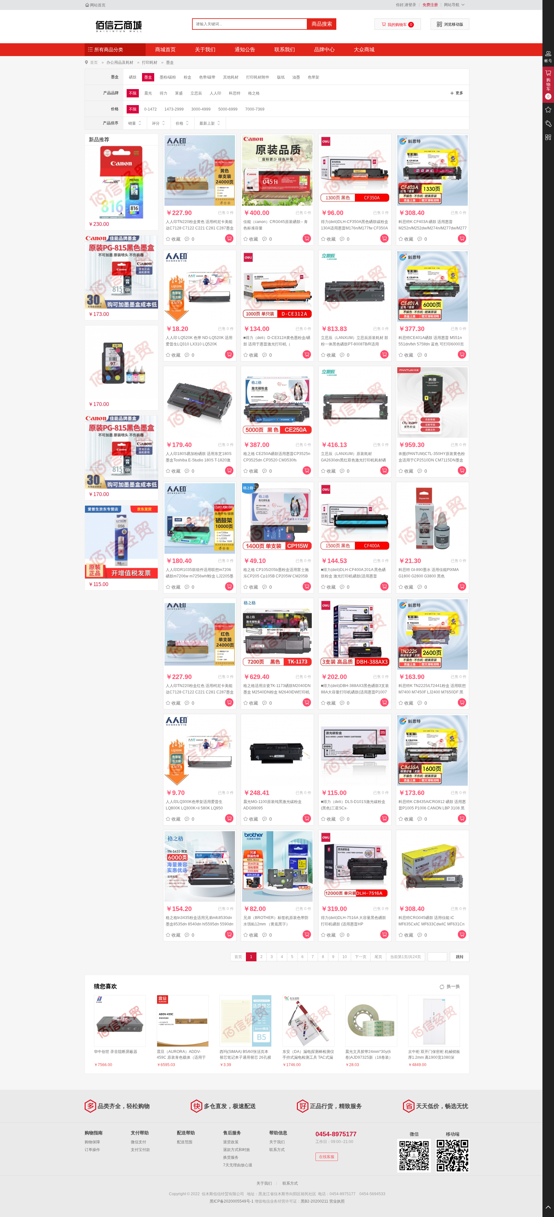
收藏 (176, 239)
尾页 (378, 957)
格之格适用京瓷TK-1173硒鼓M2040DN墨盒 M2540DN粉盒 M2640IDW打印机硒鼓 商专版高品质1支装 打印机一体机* (277, 692)
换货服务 (231, 1157)
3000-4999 (201, 109)
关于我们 (205, 49)
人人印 (215, 93)
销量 (132, 123)
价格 (179, 123)
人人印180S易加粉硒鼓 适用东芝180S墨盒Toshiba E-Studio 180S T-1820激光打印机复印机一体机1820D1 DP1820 (200, 460)
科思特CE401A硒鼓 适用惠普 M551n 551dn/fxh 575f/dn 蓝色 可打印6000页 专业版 (431, 344)
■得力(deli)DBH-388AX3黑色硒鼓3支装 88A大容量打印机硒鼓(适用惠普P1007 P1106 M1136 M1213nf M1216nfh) (355, 692)
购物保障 (92, 1142)
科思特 (234, 93)
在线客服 (326, 1157)
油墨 (296, 77)
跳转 (460, 957)
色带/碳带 (207, 77)
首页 (94, 62)
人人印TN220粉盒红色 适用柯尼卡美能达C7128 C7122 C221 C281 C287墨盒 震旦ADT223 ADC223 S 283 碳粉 (200, 692)
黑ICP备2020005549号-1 (232, 1201)
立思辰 (196, 93)
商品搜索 (322, 24)
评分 (156, 123)
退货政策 (231, 1142)
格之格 (254, 93)
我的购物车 (400, 24)
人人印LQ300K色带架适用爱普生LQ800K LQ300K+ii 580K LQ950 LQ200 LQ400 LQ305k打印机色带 (195, 808)
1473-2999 (174, 109)
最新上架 (207, 123)
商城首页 (165, 49)
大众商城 (364, 49)
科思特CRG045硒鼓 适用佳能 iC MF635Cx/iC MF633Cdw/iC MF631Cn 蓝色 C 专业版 (432, 924)
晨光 (148, 93)
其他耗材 (231, 77)
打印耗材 (149, 62)
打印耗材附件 (257, 77)
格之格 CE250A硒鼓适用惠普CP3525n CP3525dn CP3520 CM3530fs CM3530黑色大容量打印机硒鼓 (276, 460)
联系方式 (277, 1149)
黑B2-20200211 (314, 1201)
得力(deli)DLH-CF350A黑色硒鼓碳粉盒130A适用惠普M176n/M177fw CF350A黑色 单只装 (354, 228)
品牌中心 (324, 49)
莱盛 (179, 93)
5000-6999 (228, 109)
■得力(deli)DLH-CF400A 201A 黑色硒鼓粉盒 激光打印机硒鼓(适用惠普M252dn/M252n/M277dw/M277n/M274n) (356, 576)
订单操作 (92, 1149)
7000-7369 (254, 109)
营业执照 (337, 1201)
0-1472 (150, 109)
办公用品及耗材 (119, 62)
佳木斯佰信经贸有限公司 (119, 26)
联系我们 (284, 49)
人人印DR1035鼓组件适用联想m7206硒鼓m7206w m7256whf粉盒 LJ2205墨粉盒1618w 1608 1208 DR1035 (199, 576)
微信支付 (138, 1142)
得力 (163, 93)
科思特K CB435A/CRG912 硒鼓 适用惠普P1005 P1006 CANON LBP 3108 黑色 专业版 (432, 808)
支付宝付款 (140, 1149)
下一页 (360, 957)
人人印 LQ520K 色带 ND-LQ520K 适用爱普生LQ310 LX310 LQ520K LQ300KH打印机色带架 (199, 344)
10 (344, 957)
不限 (133, 93)
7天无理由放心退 (237, 1165)
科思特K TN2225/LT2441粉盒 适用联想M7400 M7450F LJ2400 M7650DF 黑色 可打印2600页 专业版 (432, 692)
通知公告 (245, 49)
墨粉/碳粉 (168, 77)
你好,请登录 (406, 5)
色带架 (313, 77)
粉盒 (187, 77)
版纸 (281, 77)
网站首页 (97, 5)
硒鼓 (133, 77)
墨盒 (170, 62)
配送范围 (184, 1142)
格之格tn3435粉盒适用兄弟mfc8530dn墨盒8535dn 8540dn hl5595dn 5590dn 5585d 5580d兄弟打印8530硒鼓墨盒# (199, 924)
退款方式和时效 (236, 1149)
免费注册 (430, 5)
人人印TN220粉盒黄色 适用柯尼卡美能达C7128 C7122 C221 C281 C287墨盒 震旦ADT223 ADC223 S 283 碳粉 (200, 228)
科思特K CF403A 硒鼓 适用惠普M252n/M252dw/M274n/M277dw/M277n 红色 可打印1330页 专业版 (434, 228)
